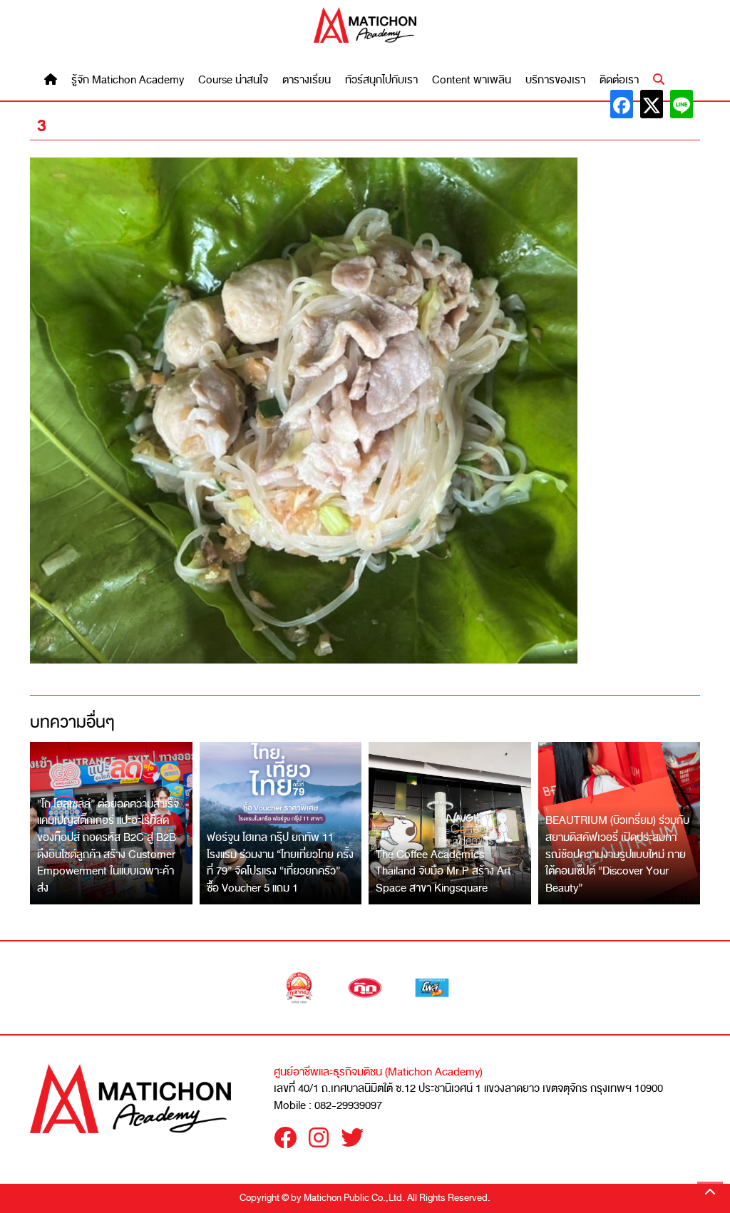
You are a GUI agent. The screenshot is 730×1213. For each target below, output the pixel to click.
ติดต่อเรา (619, 80)
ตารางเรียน (306, 80)
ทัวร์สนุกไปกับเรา (381, 80)
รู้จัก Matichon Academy (127, 80)
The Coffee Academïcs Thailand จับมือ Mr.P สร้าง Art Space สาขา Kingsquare (443, 871)
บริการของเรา (555, 80)
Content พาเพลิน (471, 80)
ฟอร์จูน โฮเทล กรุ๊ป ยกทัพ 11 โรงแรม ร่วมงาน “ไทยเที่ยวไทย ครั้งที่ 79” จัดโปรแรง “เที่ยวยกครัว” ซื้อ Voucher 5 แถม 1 (280, 863)
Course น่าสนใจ (233, 80)
